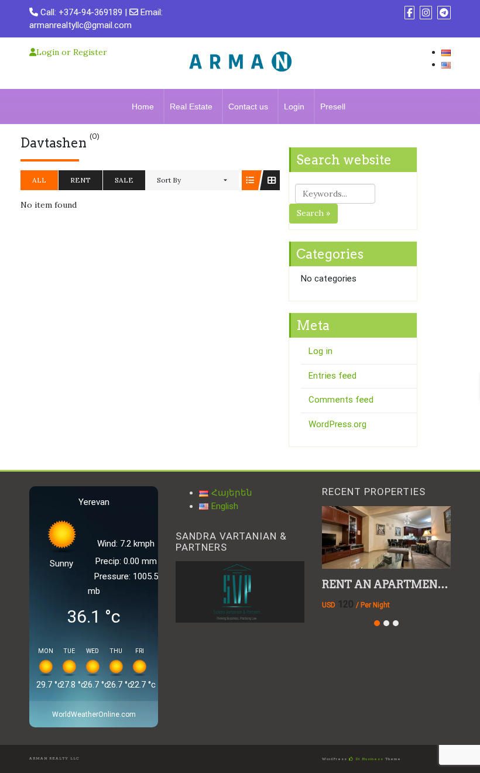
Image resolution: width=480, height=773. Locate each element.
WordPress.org (337, 424)
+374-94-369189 (90, 12)
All (39, 180)
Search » (313, 213)
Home (143, 106)
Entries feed (332, 375)
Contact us (248, 106)
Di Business (368, 759)
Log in (320, 351)
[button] (377, 623)
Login (294, 106)
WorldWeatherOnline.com (94, 714)
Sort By (169, 180)
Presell (332, 106)
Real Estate (191, 106)
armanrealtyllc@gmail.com (80, 25)
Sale (124, 180)
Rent (80, 180)
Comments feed (340, 399)
